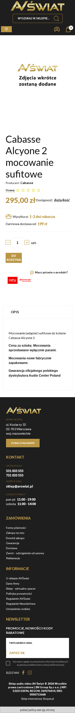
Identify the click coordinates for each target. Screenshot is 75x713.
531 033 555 (14, 471)
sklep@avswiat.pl (19, 486)
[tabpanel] (37, 354)
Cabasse (26, 183)
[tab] (37, 312)
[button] (6, 29)
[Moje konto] (57, 29)
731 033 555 (14, 475)
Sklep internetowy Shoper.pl (37, 698)
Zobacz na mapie (23, 442)
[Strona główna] (37, 6)
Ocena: (10, 190)
